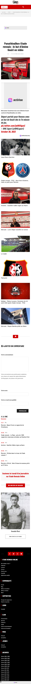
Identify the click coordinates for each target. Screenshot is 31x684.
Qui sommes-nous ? (5, 563)
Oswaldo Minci (15, 531)
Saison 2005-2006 (5, 658)
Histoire (3, 620)
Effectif (3, 635)
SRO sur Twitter (4, 590)
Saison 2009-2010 (5, 666)
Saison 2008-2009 (5, 664)
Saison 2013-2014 (5, 674)
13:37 (2, 422)
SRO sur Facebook (5, 588)
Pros (9, 12)
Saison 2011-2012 (5, 670)
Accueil (4, 12)
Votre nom (4, 390)
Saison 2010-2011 (5, 668)
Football (3, 609)
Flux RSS (3, 573)
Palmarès (3, 622)
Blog (2, 586)
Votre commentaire (7, 355)
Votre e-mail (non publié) (8, 400)
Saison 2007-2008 (5, 662)
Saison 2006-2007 (5, 660)
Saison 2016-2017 (5, 679)
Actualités (3, 637)
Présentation (4, 618)
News (2, 592)
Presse (2, 569)
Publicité (3, 565)
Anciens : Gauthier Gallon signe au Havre (13, 445)
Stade (2, 624)
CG (8, 53)
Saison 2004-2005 (5, 656)
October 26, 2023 (8, 131)
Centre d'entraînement (6, 626)
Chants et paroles (5, 601)
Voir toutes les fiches (15, 536)
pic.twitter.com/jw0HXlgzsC (13, 125)
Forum (2, 584)
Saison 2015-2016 (5, 677)
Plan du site (4, 571)
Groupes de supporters (6, 599)
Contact (3, 567)
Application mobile (5, 575)
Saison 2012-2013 (5, 672)
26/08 (2, 432)
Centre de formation (6, 628)
